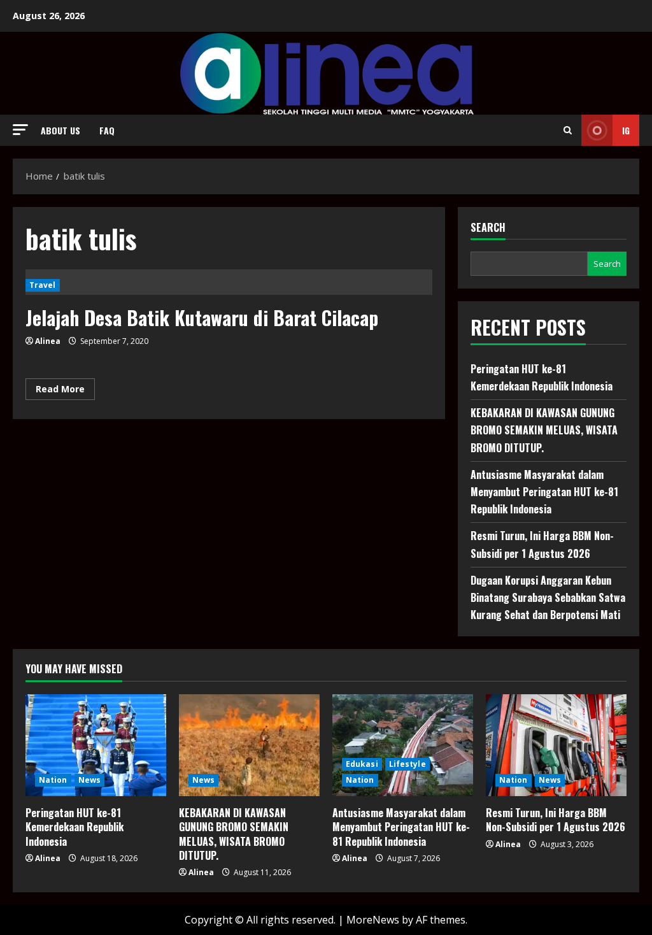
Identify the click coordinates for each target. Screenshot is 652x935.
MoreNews (372, 920)
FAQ (107, 130)
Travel (42, 285)
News (89, 779)
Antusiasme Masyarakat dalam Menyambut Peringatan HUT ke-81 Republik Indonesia (544, 492)
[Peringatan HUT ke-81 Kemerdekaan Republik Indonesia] (95, 745)
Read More (65, 391)
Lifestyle (407, 764)
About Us (60, 130)
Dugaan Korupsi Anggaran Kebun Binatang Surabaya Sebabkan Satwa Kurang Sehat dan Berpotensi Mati (548, 597)
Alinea (47, 341)
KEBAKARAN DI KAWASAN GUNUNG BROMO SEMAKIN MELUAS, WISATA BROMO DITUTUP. (544, 430)
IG (626, 130)
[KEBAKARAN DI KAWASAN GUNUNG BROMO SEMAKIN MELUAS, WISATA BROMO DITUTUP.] (249, 745)
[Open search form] (567, 130)
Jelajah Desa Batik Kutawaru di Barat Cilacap (201, 317)
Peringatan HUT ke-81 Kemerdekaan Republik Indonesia (74, 827)
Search (488, 227)
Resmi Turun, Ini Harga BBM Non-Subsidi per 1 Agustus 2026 (555, 819)
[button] (20, 129)
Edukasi (362, 764)
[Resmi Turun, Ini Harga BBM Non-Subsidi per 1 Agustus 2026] (556, 745)
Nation (53, 779)
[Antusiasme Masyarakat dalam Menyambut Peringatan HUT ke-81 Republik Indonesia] (402, 745)
